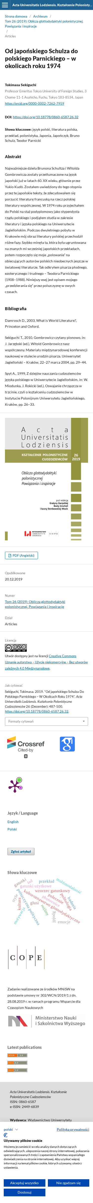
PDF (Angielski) (23, 555)
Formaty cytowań (20, 721)
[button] (11, 1129)
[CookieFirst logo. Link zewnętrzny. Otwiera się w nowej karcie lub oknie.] (5, 1135)
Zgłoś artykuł (21, 851)
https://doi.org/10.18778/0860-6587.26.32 (45, 117)
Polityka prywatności (73, 1129)
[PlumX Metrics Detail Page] (15, 786)
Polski (12, 829)
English (13, 822)
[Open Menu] (5, 5)
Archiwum (40, 16)
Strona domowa (16, 16)
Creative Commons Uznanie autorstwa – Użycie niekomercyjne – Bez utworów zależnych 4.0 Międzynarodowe (46, 662)
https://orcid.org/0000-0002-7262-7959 (34, 103)
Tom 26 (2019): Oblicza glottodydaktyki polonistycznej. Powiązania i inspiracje (44, 23)
